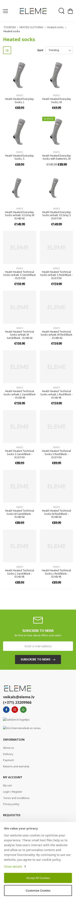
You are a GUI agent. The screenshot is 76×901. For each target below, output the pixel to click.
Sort (40, 50)
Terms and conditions (16, 798)
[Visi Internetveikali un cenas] (22, 728)
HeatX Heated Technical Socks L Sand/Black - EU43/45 (19, 573)
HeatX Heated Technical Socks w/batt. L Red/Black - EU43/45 (56, 394)
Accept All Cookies (38, 878)
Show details (13, 866)
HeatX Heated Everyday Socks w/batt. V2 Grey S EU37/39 (56, 215)
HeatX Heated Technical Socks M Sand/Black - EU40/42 (19, 514)
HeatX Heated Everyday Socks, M (56, 100)
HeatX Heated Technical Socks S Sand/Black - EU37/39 (19, 454)
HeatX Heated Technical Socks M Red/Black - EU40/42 (56, 514)
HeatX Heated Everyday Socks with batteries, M (56, 157)
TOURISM (9, 27)
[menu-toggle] (5, 11)
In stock (48, 118)
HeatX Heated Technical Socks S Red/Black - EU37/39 (56, 454)
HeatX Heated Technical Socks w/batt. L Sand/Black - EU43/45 (19, 394)
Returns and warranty (16, 766)
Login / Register (12, 791)
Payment (8, 760)
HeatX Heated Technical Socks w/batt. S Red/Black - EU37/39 (56, 275)
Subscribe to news (35, 659)
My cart (7, 785)
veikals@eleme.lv (18, 697)
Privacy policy (11, 804)
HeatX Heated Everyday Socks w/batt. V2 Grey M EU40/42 (19, 215)
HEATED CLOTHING (31, 27)
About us (8, 748)
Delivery (8, 754)
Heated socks (55, 27)
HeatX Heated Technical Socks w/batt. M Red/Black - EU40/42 (56, 335)
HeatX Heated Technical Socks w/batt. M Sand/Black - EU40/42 (19, 335)
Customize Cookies (38, 890)
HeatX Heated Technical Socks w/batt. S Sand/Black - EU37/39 (19, 275)
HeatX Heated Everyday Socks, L (19, 100)
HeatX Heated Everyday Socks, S (19, 157)
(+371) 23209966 (17, 702)
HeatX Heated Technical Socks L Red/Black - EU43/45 (56, 573)
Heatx (19, 95)
